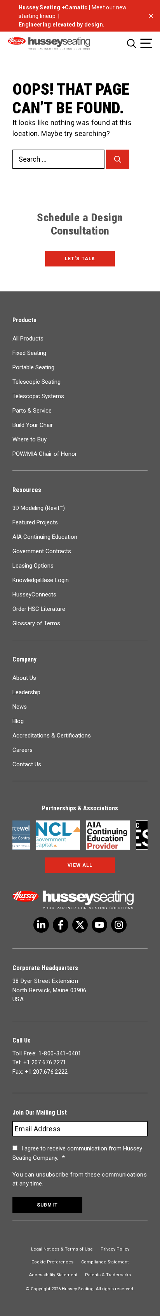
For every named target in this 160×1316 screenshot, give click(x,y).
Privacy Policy (115, 1249)
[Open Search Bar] (131, 43)
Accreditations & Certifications (51, 735)
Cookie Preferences (52, 1262)
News (19, 706)
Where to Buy (29, 439)
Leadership (26, 692)
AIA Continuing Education (44, 536)
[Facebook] (60, 925)
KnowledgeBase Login (40, 580)
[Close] (151, 16)
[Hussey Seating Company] (59, 43)
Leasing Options (33, 565)
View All (80, 865)
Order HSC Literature (38, 608)
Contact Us (26, 764)
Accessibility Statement (53, 1274)
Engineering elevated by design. (61, 24)
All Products (27, 338)
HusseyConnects (34, 594)
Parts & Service (32, 410)
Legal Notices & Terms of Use (62, 1249)
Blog (18, 721)
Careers (22, 749)
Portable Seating (33, 367)
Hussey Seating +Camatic (53, 7)
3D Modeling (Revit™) (38, 508)
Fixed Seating (29, 352)
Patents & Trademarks (108, 1274)
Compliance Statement (105, 1262)
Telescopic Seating (36, 381)
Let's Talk (80, 258)
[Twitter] (41, 925)
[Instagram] (119, 925)
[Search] (117, 159)
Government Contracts (41, 551)
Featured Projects (35, 522)
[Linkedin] (99, 925)
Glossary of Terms (36, 623)
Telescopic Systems (38, 396)
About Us (24, 677)
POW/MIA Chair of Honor (44, 453)
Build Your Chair (32, 425)
